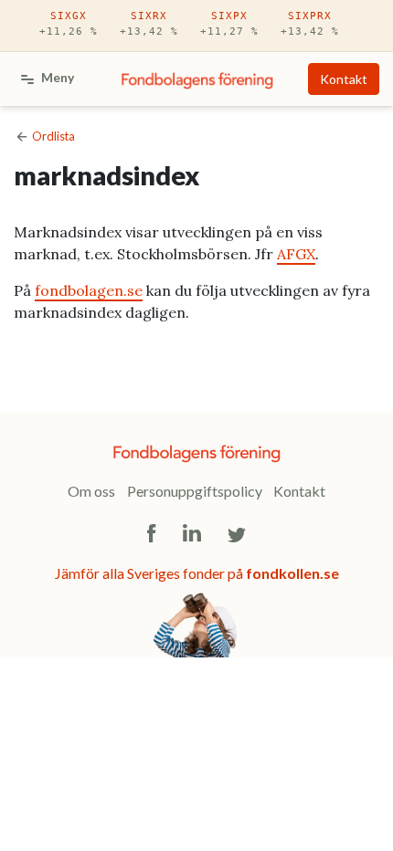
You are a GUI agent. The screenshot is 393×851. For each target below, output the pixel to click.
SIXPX (229, 23)
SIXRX (149, 23)
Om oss (91, 490)
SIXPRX (310, 23)
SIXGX (68, 23)
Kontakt (343, 79)
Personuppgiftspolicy (194, 490)
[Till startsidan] (197, 79)
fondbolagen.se (89, 290)
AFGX (296, 254)
